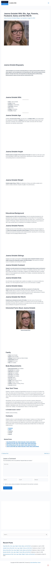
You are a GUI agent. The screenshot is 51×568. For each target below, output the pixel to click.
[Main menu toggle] (48, 3)
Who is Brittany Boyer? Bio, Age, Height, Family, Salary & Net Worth (21, 445)
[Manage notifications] (48, 565)
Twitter (10, 429)
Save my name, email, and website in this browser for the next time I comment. (21, 484)
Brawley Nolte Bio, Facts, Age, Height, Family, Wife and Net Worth (17, 552)
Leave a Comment (8, 18)
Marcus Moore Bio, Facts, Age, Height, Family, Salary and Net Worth (17, 550)
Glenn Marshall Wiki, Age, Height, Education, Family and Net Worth (21, 442)
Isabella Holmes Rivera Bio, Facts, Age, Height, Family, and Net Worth (17, 548)
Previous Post (4, 453)
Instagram (10, 428)
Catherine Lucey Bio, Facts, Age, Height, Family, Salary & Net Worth (21, 443)
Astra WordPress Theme (35, 562)
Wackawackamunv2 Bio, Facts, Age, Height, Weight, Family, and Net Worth (19, 554)
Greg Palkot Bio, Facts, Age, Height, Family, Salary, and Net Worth (17, 546)
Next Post (47, 453)
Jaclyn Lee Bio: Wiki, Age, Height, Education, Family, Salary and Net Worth (22, 446)
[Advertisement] (25, 54)
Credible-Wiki (12, 3)
